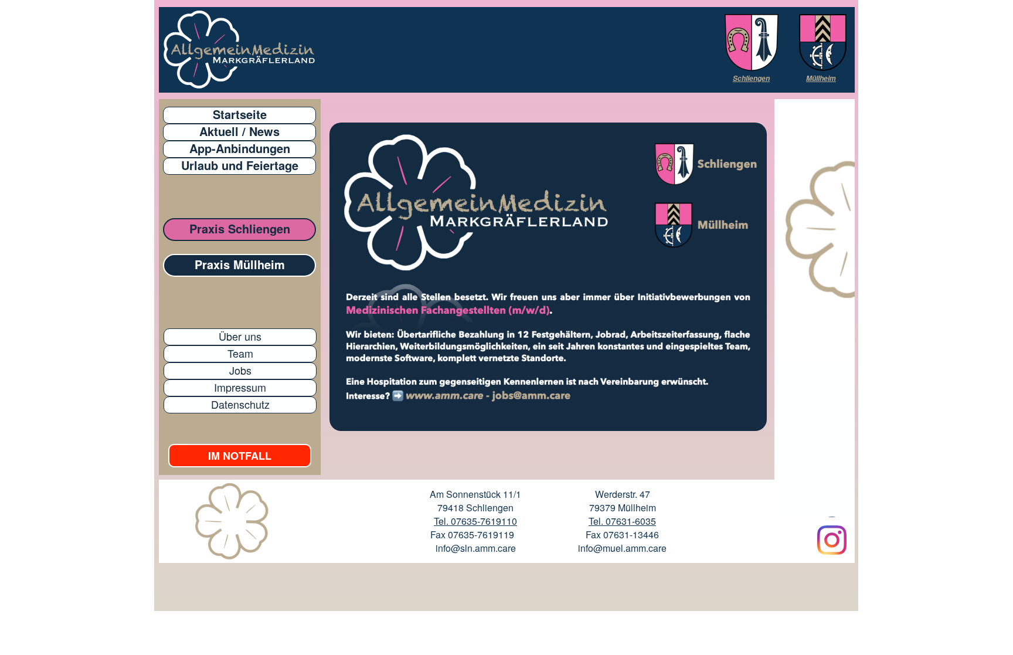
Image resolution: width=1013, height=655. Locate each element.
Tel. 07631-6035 (622, 521)
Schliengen (751, 78)
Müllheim (821, 78)
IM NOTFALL (239, 455)
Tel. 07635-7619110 (475, 521)
